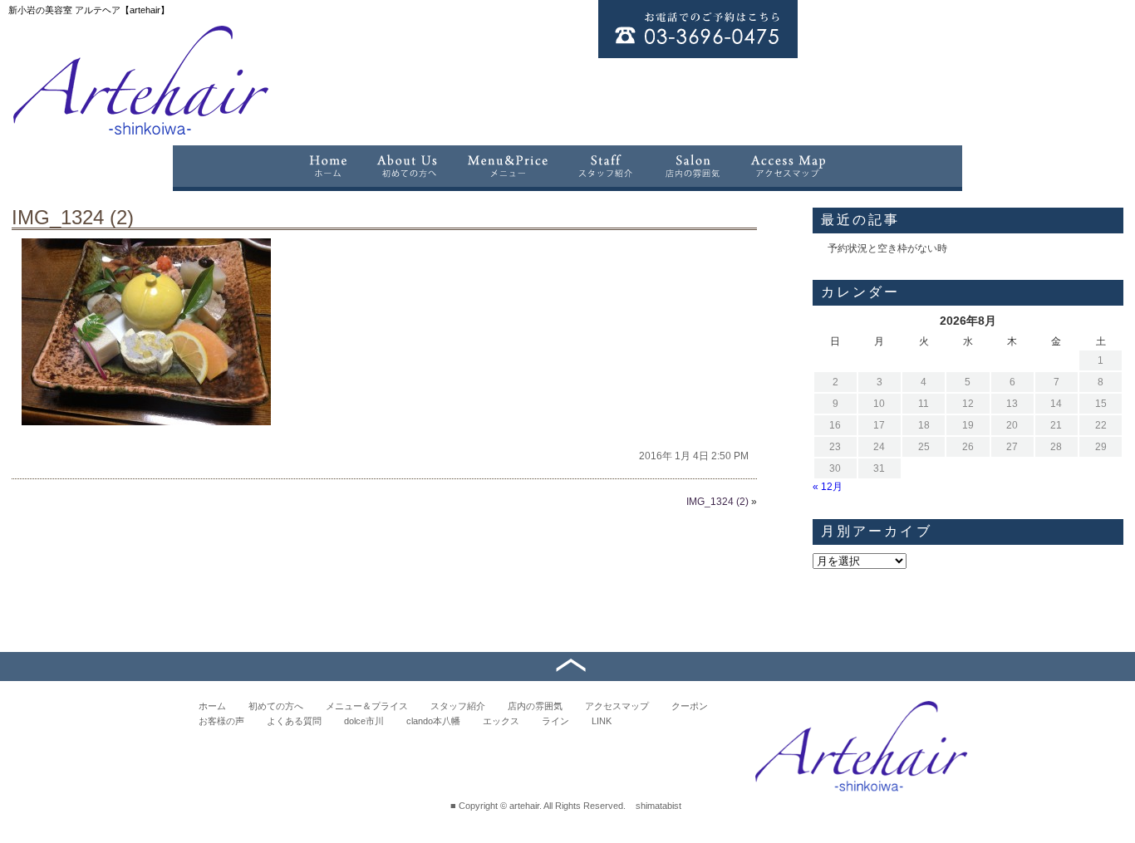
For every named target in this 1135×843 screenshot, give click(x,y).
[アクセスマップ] (788, 166)
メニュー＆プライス (367, 706)
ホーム (212, 706)
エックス (501, 721)
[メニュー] (507, 166)
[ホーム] (327, 166)
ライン (555, 721)
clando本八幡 (433, 721)
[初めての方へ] (407, 166)
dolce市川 (364, 721)
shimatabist (658, 806)
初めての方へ (275, 706)
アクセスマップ (617, 706)
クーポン (689, 706)
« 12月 (828, 487)
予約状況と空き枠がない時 (887, 248)
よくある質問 (294, 721)
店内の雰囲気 (535, 706)
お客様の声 (221, 721)
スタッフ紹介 (457, 706)
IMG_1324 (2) (73, 217)
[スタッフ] (606, 166)
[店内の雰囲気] (692, 166)
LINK (602, 721)
